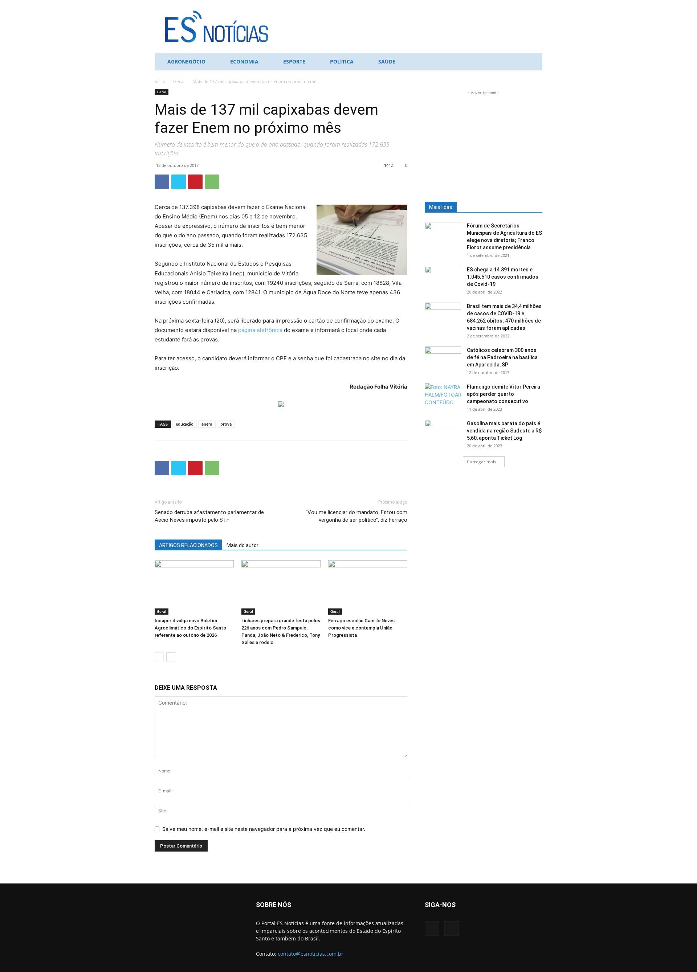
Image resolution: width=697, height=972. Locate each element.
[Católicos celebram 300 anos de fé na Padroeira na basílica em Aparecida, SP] (443, 359)
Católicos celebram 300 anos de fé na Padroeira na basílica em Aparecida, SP (502, 357)
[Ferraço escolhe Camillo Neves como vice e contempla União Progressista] (367, 587)
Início (160, 81)
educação (184, 424)
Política (342, 61)
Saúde (386, 61)
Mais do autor (242, 545)
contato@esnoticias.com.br (310, 953)
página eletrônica (261, 330)
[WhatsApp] (212, 182)
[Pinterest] (195, 182)
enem (206, 424)
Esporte (294, 61)
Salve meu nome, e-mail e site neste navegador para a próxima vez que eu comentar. (263, 829)
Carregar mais (481, 462)
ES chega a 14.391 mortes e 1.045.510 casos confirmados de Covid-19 (502, 277)
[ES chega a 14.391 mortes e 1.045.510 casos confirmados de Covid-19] (443, 278)
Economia (244, 61)
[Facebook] (162, 182)
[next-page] (170, 656)
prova (226, 424)
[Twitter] (178, 182)
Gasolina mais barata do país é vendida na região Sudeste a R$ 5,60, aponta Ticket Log (504, 431)
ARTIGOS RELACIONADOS (188, 545)
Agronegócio (186, 61)
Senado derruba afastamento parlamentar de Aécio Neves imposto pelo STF (209, 516)
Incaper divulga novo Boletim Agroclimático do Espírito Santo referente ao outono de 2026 (190, 628)
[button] (533, 62)
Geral (178, 81)
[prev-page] (159, 656)
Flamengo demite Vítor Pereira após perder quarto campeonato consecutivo (503, 394)
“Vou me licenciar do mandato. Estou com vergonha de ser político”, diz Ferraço (356, 516)
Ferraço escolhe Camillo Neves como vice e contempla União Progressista (361, 628)
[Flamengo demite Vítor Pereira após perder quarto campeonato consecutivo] (443, 396)
